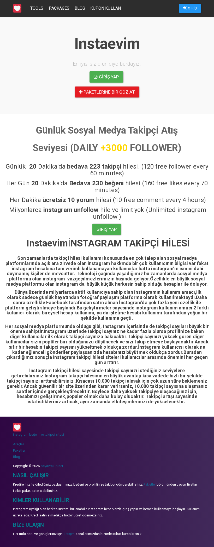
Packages (59, 8)
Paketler (19, 450)
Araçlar (18, 444)
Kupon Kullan (105, 8)
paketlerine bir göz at (108, 92)
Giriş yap (108, 76)
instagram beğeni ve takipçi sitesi (38, 434)
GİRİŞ (192, 8)
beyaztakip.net (52, 466)
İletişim (69, 534)
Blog (80, 8)
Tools (37, 8)
